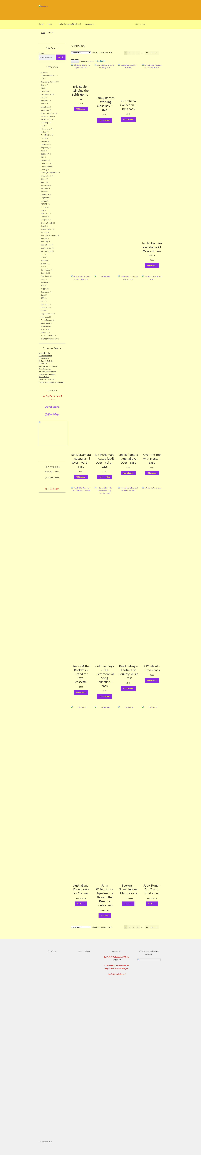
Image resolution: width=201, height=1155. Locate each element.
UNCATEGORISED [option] (49, 339)
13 (147, 53)
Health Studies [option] (47, 229)
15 (156, 53)
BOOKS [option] (45, 154)
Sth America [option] (46, 129)
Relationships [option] (47, 119)
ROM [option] (43, 298)
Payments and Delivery (47, 374)
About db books (44, 353)
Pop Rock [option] (45, 282)
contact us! (116, 960)
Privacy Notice (44, 377)
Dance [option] (44, 182)
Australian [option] (46, 144)
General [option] (45, 216)
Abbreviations (44, 358)
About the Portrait (45, 356)
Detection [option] (46, 185)
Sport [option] (44, 126)
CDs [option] (43, 88)
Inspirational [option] (47, 245)
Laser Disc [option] (45, 107)
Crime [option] (44, 179)
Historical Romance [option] (49, 235)
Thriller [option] (45, 138)
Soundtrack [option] (46, 307)
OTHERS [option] (45, 332)
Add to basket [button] (81, 109)
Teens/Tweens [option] (47, 320)
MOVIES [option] (46, 326)
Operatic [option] (45, 273)
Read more (81, 904)
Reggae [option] (44, 289)
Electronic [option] (46, 195)
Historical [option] (45, 100)
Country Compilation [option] (50, 172)
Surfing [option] (44, 132)
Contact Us (43, 364)
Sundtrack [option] (45, 317)
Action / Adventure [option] (49, 75)
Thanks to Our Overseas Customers (51, 382)
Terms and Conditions (47, 379)
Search (41, 53)
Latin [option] (44, 257)
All (103, 61)
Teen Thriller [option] (47, 135)
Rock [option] (44, 295)
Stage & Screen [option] (47, 314)
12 (96, 61)
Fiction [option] (45, 207)
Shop (50, 24)
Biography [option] (46, 147)
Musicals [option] (45, 263)
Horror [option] (44, 104)
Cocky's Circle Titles (46, 361)
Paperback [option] (46, 276)
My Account (89, 24)
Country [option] (45, 169)
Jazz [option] (43, 254)
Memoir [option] (45, 260)
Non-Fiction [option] (46, 270)
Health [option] (44, 226)
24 (98, 61)
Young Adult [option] (46, 323)
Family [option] (44, 97)
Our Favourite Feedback (47, 371)
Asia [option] (43, 78)
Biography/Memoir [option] (49, 82)
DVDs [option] (44, 191)
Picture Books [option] (47, 116)
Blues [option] (44, 151)
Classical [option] (45, 160)
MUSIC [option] (45, 329)
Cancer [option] (44, 85)
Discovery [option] (45, 188)
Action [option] (44, 72)
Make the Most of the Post (48, 366)
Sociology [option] (45, 304)
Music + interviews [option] (49, 113)
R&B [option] (43, 285)
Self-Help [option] (45, 122)
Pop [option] (43, 279)
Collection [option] (46, 163)
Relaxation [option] (46, 292)
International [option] (47, 251)
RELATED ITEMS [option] (48, 335)
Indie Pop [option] (45, 241)
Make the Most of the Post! (70, 24)
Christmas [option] (46, 91)
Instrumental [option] (47, 248)
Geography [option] (46, 220)
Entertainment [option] (48, 94)
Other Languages (45, 369)
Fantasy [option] (45, 201)
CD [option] (43, 157)
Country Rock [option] (47, 176)
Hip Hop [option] (45, 232)
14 (151, 53)
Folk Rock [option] (45, 213)
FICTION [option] (45, 204)
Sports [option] (44, 310)
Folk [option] (43, 210)
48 (101, 61)
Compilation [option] (46, 166)
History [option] (44, 238)
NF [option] (43, 267)
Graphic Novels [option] (47, 223)
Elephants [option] (46, 198)
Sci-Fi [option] (44, 301)
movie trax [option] (46, 110)
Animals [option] (45, 141)
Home (41, 24)
